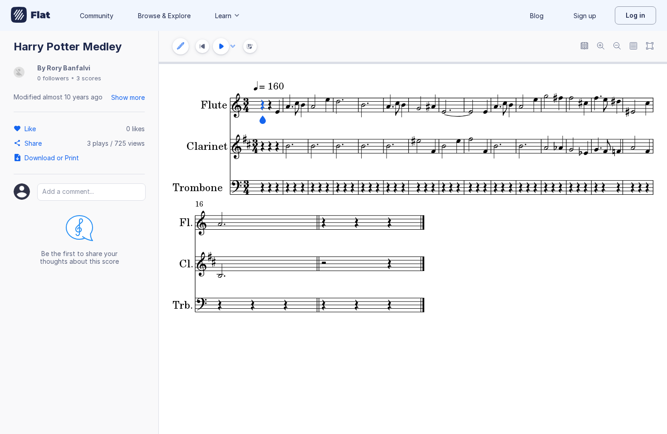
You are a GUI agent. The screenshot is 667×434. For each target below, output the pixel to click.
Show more (128, 97)
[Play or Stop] (221, 46)
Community (96, 16)
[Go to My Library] (30, 15)
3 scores (88, 78)
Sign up (585, 16)
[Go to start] (202, 46)
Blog (537, 16)
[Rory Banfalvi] (19, 73)
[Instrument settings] (180, 46)
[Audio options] (232, 46)
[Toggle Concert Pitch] (584, 46)
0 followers (53, 78)
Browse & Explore (164, 16)
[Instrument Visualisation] (250, 46)
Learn (223, 16)
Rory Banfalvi (68, 68)
